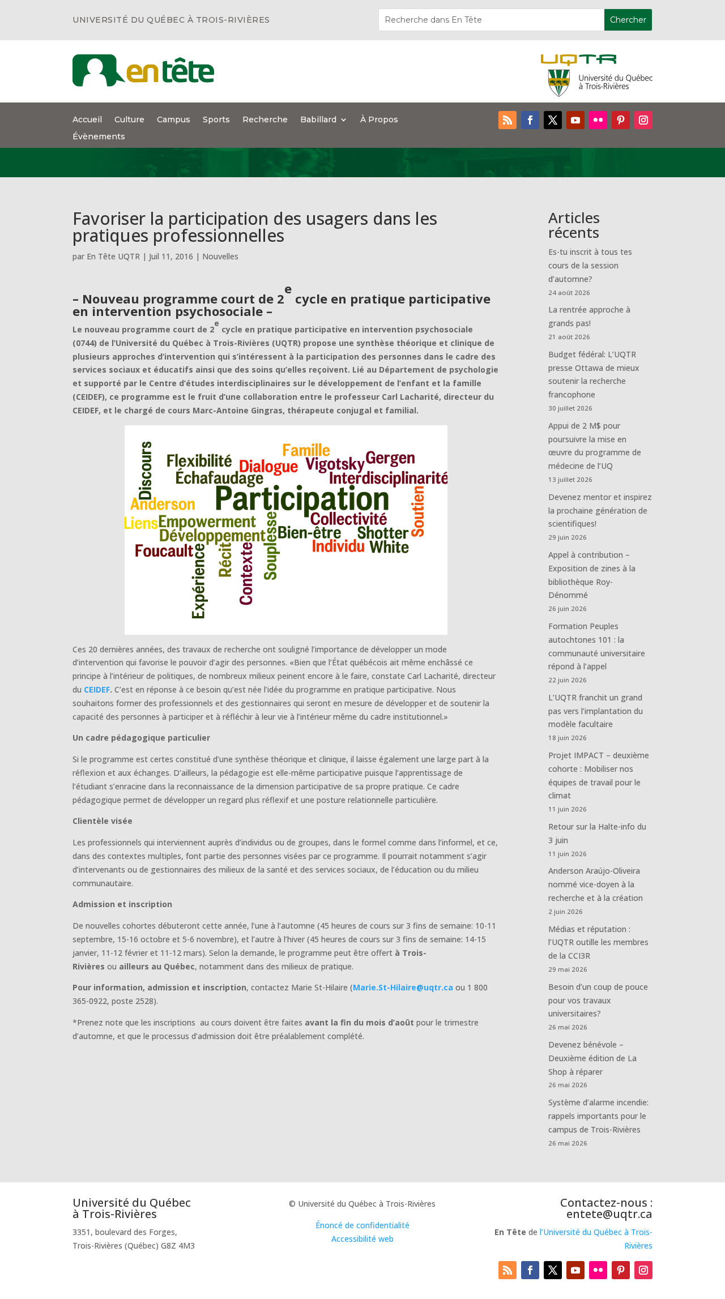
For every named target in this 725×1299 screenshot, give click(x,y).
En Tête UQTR (113, 256)
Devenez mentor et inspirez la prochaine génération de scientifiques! (600, 510)
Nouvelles (220, 256)
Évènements (98, 137)
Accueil (87, 120)
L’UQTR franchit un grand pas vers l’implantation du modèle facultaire (595, 711)
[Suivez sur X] (553, 120)
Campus (173, 120)
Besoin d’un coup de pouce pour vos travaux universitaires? (598, 1000)
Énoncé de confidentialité (362, 1225)
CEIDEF (96, 689)
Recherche (265, 120)
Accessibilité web (362, 1238)
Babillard (318, 120)
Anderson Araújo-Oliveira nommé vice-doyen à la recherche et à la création (595, 884)
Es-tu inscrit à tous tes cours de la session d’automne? (590, 265)
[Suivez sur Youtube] (575, 120)
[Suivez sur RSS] (507, 120)
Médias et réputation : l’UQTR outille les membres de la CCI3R (598, 943)
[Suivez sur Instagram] (643, 120)
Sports (216, 120)
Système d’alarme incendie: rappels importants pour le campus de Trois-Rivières (598, 1116)
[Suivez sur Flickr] (598, 120)
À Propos (379, 120)
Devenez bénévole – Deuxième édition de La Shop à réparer (592, 1058)
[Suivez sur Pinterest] (621, 120)
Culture (129, 120)
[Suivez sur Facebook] (530, 120)
